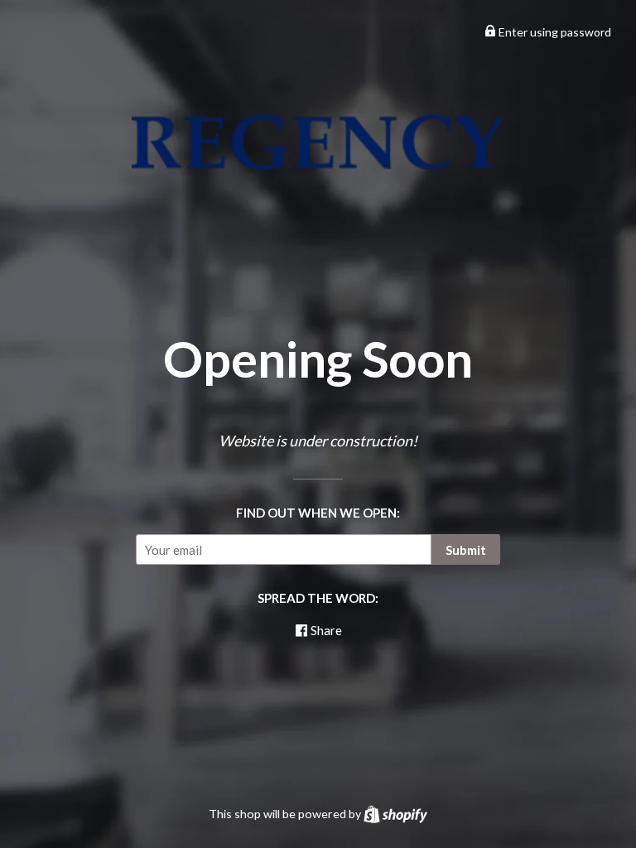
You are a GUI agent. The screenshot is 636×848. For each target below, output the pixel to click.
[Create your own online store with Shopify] (395, 814)
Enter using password (553, 32)
